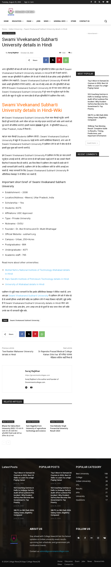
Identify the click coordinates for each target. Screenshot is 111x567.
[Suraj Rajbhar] (4, 52)
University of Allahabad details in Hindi (24, 284)
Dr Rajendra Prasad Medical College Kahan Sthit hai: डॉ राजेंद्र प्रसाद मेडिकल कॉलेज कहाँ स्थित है (55, 354)
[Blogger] (78, 538)
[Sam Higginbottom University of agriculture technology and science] (37, 415)
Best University (8, 422)
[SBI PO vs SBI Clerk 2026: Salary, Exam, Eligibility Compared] (81, 117)
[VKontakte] (104, 538)
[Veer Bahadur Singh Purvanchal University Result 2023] (61, 415)
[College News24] (21, 11)
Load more (91, 143)
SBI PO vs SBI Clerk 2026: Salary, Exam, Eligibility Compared (98, 117)
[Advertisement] (75, 11)
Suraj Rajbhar (13, 52)
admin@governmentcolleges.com (54, 551)
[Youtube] (107, 2)
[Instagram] (95, 2)
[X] (99, 2)
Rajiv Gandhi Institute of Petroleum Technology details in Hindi (37, 279)
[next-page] (8, 442)
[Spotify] (26, 387)
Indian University (15, 29)
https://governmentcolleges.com (37, 375)
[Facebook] (91, 2)
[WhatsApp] (66, 60)
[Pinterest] (59, 60)
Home (4, 29)
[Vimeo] (103, 2)
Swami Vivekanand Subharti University (28, 295)
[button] (105, 21)
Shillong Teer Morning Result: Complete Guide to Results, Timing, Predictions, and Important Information (97, 131)
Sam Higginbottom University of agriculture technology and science (36, 428)
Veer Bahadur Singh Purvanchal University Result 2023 (59, 428)
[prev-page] (4, 442)
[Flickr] (91, 538)
